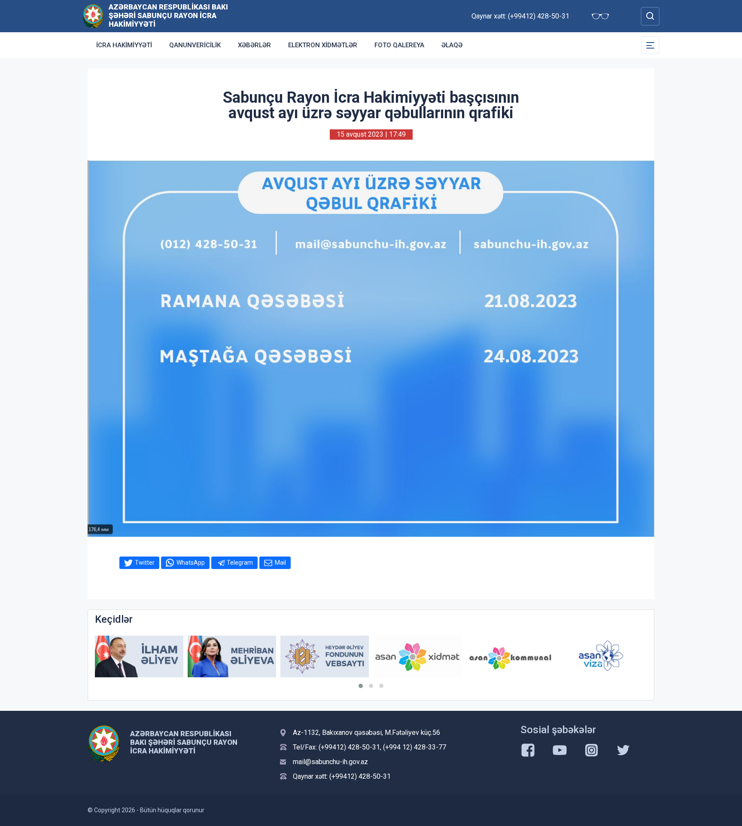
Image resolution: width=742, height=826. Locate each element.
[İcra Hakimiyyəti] (92, 16)
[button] (361, 686)
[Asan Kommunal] (510, 656)
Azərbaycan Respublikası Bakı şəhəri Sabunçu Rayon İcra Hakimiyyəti (168, 15)
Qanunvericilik (195, 45)
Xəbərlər (254, 45)
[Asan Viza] (603, 656)
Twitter (145, 562)
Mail (280, 562)
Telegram (240, 562)
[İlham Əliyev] (139, 656)
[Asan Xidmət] (417, 656)
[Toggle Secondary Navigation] (650, 45)
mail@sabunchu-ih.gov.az (330, 762)
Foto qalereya (399, 45)
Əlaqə (451, 45)
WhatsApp (190, 562)
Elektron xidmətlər (322, 45)
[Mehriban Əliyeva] (232, 656)
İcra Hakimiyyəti (124, 45)
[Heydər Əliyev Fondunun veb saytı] (324, 656)
